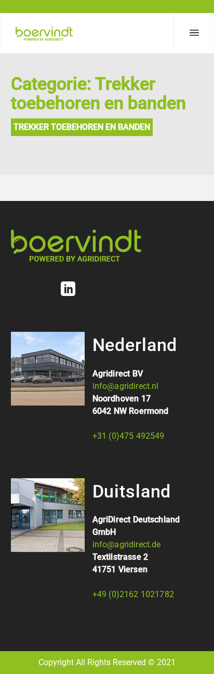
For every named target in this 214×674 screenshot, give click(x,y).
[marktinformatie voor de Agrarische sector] (44, 34)
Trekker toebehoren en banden (82, 127)
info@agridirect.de (126, 544)
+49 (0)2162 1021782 (133, 594)
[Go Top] (195, 651)
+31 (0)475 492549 (128, 436)
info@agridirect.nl (125, 386)
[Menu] (193, 33)
